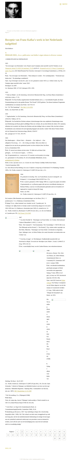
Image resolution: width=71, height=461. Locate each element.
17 (31, 435)
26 (59, 438)
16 (27, 435)
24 (64, 435)
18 (36, 435)
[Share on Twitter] (16, 448)
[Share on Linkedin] (18, 448)
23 (59, 435)
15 (22, 435)
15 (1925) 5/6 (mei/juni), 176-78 (19, 68)
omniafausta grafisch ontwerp (38, 459)
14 (17, 435)
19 (41, 435)
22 (55, 435)
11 (64, 431)
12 (8, 435)
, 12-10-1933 (27, 107)
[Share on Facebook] (13, 448)
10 (59, 431)
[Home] (5, 30)
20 (45, 435)
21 (50, 435)
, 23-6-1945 (24, 213)
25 (55, 438)
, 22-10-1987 (23, 391)
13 (13, 435)
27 (64, 438)
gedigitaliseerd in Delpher (12, 160)
